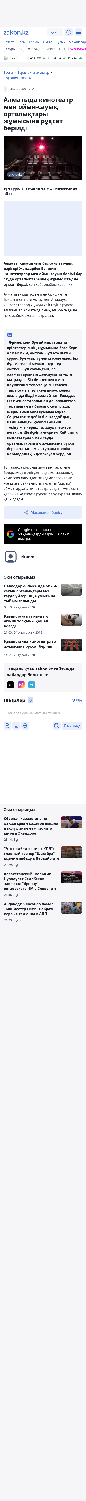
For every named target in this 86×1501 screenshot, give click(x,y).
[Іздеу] (69, 32)
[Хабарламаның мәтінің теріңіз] (43, 713)
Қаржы (34, 42)
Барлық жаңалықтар (33, 72)
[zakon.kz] (16, 32)
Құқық (60, 42)
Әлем (21, 42)
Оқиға (47, 42)
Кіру (79, 700)
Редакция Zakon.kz (18, 78)
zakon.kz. (65, 284)
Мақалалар (77, 42)
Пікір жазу (72, 725)
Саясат (9, 42)
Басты (8, 72)
